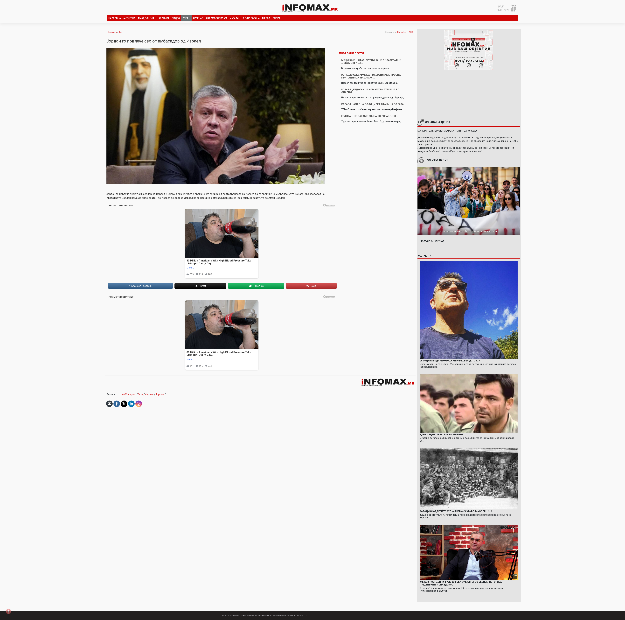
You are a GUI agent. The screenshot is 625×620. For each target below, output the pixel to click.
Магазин (234, 18)
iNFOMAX (235, 615)
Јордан (159, 394)
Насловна (114, 18)
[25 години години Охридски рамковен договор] (469, 309)
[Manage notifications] (8, 611)
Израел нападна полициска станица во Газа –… (374, 104)
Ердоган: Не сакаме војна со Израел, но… (369, 116)
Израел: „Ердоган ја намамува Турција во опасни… (370, 91)
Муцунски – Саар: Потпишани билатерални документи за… (371, 61)
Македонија (146, 18)
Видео (176, 18)
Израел (149, 394)
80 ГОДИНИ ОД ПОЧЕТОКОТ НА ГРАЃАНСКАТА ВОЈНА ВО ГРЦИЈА (456, 511)
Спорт (276, 18)
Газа (140, 394)
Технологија (251, 18)
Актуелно (129, 18)
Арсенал (198, 18)
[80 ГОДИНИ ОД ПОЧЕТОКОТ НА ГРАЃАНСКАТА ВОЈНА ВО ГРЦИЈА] (469, 478)
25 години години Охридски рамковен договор (450, 360)
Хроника (164, 18)
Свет (185, 18)
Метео (266, 18)
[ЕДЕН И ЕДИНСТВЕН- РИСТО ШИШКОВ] (469, 403)
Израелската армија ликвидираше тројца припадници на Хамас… (371, 76)
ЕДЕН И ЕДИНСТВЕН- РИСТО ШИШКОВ (441, 434)
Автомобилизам (216, 18)
